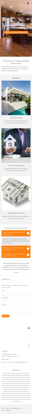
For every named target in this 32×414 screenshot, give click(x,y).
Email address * (5, 297)
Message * (4, 304)
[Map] (16, 337)
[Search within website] (2, 2)
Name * (3, 290)
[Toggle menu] (29, 2)
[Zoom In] (29, 344)
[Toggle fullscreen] (29, 328)
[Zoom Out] (29, 346)
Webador (8, 410)
